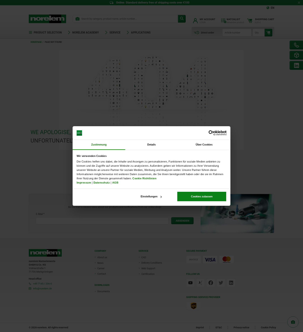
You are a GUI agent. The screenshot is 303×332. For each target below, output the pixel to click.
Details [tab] (151, 144)
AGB (115, 182)
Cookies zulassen (202, 196)
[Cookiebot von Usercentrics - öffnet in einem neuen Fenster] (211, 133)
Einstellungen (149, 196)
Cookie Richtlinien (144, 178)
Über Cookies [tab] (204, 144)
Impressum (84, 182)
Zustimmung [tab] (99, 144)
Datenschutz (101, 182)
